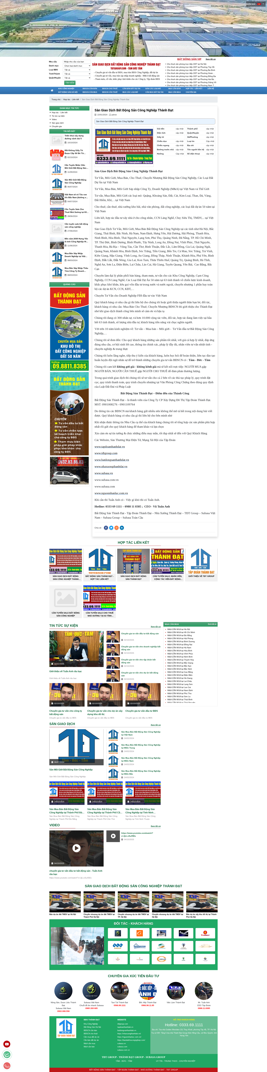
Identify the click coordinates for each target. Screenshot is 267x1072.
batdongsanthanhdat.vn (126, 1030)
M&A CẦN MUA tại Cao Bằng (180, 672)
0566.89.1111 (91, 1005)
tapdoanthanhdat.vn (125, 1027)
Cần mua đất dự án (154, 92)
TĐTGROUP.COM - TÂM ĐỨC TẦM (126, 68)
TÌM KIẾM (69, 83)
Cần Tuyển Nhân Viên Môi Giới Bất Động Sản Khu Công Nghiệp (75, 167)
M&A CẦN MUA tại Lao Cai (179, 687)
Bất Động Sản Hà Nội (67, 92)
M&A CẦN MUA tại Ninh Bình (180, 657)
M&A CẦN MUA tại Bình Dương (181, 641)
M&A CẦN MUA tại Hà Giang (179, 678)
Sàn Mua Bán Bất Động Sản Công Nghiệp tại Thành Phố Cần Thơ (104, 811)
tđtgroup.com (122, 1024)
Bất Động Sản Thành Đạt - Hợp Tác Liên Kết (100, 577)
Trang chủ (56, 99)
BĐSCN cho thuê (110, 89)
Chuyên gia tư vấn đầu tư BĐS (141, 711)
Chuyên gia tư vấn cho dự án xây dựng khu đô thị (105, 712)
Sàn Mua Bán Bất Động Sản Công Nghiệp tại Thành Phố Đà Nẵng (65, 811)
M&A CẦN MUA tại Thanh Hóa (180, 660)
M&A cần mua (174, 92)
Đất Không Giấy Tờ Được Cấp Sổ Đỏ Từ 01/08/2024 (74, 152)
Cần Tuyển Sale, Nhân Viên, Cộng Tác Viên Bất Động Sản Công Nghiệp (167, 577)
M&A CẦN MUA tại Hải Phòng (180, 638)
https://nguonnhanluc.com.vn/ (129, 1037)
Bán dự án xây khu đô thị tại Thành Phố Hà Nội (149, 915)
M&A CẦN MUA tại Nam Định (180, 690)
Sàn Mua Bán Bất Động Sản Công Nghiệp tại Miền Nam (140, 759)
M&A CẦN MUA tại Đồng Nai (179, 644)
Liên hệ (210, 89)
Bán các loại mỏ (153, 89)
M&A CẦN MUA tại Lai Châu (179, 681)
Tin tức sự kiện (58, 116)
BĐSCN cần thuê (110, 92)
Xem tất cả (211, 59)
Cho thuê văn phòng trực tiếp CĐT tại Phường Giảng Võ (191, 82)
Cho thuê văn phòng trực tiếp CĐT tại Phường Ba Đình (191, 70)
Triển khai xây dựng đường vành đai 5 (74, 137)
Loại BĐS (53, 70)
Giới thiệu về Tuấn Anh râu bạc (65, 671)
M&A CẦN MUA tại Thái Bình (179, 699)
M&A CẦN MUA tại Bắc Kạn (179, 666)
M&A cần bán (174, 89)
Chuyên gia (191, 92)
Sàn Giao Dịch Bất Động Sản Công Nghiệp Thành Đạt (66, 577)
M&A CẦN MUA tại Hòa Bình (179, 651)
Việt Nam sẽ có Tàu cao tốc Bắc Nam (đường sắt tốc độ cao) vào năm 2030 (76, 196)
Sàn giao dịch (57, 123)
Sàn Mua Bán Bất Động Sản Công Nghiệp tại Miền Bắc (140, 772)
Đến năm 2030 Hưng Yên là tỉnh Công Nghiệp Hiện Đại (77, 240)
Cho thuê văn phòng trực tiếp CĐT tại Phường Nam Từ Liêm (191, 85)
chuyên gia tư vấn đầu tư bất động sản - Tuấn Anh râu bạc (75, 872)
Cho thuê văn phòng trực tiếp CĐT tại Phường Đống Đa (191, 76)
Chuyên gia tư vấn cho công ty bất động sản (65, 712)
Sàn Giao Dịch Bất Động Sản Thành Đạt (133, 577)
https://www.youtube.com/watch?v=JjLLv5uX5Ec (137, 834)
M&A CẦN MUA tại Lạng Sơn (180, 684)
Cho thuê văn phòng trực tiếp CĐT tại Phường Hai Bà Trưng (190, 79)
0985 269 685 (63, 1008)
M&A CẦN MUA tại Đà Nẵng (179, 635)
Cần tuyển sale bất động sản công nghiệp (76, 225)
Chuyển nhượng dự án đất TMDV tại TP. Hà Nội (81, 915)
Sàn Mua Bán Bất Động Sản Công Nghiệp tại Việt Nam (140, 733)
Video (54, 119)
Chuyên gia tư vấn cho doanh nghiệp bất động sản (140, 648)
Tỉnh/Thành (54, 74)
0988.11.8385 (176, 1008)
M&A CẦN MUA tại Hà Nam (179, 647)
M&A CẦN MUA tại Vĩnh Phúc (180, 654)
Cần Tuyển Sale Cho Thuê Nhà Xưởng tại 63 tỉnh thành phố (76, 211)
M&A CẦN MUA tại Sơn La (178, 696)
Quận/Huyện (55, 78)
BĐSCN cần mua (90, 92)
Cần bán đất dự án (131, 89)
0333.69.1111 (204, 1008)
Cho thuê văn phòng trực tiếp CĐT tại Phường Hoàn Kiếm (190, 73)
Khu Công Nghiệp (66, 89)
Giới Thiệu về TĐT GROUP (201, 576)
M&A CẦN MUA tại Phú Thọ (179, 693)
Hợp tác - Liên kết (194, 89)
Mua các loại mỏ (130, 92)
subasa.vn (121, 1043)
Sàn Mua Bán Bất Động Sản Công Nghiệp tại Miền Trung (140, 746)
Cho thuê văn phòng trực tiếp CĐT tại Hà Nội (186, 64)
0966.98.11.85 (119, 1005)
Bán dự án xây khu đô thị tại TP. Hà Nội (184, 915)
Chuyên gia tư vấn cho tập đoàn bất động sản (138, 661)
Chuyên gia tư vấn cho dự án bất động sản (139, 674)
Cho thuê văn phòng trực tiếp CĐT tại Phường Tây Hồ (190, 67)
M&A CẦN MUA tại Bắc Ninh (179, 669)
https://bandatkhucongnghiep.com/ (131, 1040)
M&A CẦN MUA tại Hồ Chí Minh (181, 632)
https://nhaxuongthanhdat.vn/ (129, 1034)
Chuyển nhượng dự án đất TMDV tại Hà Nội (115, 915)
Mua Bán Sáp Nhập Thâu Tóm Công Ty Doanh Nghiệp (76, 270)
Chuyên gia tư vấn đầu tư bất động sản (140, 633)
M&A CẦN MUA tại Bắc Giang (180, 663)
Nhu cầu (53, 62)
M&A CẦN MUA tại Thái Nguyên (181, 702)
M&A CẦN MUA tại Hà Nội (178, 629)
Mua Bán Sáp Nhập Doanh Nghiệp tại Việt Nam (75, 255)
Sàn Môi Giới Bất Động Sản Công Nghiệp (75, 181)
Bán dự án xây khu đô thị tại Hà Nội (218, 914)
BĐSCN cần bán (90, 89)
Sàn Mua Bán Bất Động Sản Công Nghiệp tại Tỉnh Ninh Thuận (140, 811)
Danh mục (54, 66)
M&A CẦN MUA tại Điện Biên (179, 675)
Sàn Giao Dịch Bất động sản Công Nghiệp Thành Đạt (126, 64)
